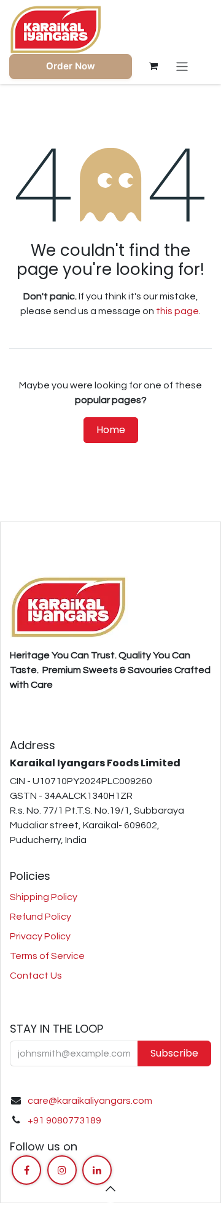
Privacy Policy (40, 936)
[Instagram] (62, 1170)
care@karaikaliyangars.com (90, 1101)
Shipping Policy (43, 897)
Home (110, 430)
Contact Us (36, 975)
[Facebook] (26, 1170)
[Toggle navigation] (182, 67)
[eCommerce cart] (153, 66)
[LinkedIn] (97, 1170)
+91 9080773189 (64, 1120)
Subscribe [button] (174, 1053)
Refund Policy (40, 917)
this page (177, 311)
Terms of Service (47, 956)
